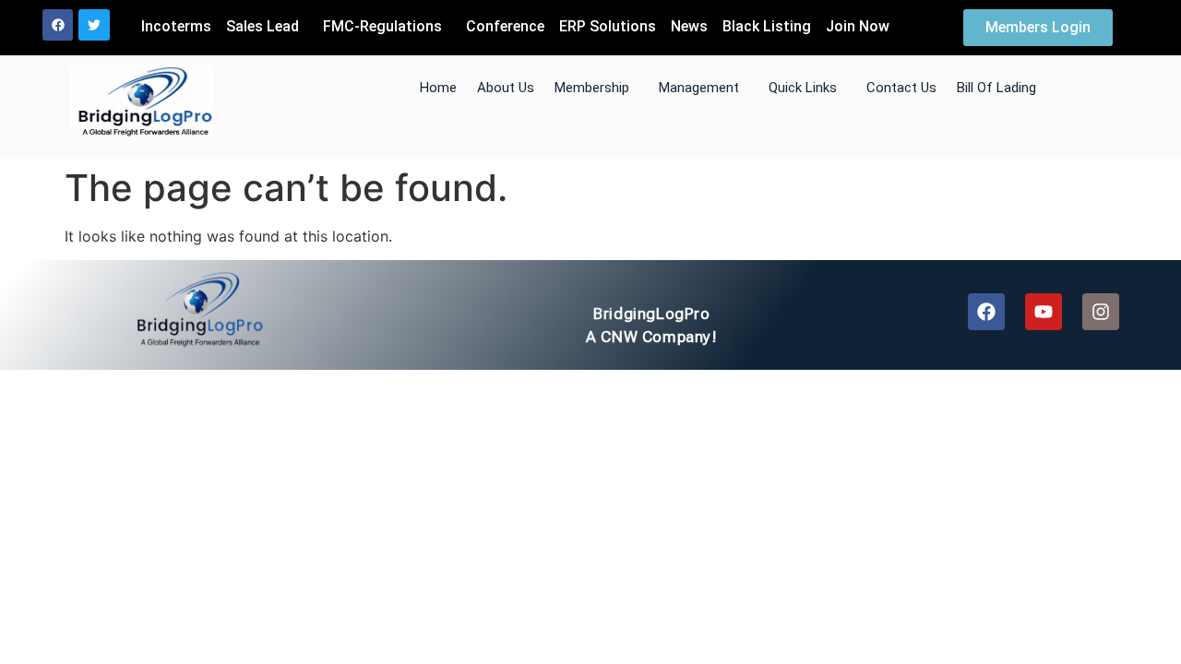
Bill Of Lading (996, 87)
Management (699, 87)
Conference (505, 26)
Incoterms (176, 26)
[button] (267, 26)
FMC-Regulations (382, 26)
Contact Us (901, 87)
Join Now (857, 26)
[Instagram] (1100, 311)
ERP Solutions (607, 26)
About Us (505, 87)
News (689, 26)
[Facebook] (58, 25)
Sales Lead (262, 26)
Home (438, 87)
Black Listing (766, 26)
